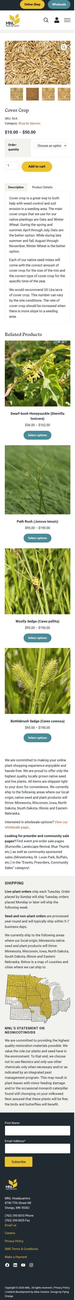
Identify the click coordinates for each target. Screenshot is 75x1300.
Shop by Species (29, 123)
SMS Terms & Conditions (21, 1249)
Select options (37, 435)
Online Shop (32, 4)
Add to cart (36, 166)
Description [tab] (16, 187)
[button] (64, 47)
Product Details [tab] (42, 187)
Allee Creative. (42, 1291)
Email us (10, 1225)
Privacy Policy (14, 1241)
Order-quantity (13, 147)
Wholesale (59, 4)
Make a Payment (16, 1257)
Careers (10, 1233)
